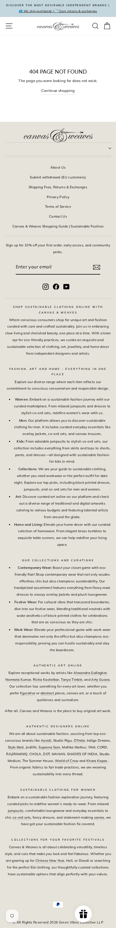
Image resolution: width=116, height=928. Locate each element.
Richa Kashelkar (46, 679)
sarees (99, 817)
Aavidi (46, 740)
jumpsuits (16, 810)
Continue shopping (58, 90)
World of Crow (66, 761)
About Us (58, 167)
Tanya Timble (71, 679)
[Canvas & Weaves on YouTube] (66, 286)
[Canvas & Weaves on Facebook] (56, 286)
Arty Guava (100, 679)
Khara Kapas (97, 761)
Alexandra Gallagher (90, 673)
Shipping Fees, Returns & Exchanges (58, 187)
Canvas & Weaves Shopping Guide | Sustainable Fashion (58, 226)
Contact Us (58, 216)
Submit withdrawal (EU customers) (58, 177)
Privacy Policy (58, 197)
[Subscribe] (96, 267)
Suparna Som (49, 747)
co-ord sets (22, 817)
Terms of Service (58, 206)
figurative (27, 693)
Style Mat (15, 747)
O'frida (79, 740)
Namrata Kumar (18, 679)
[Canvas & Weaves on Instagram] (46, 286)
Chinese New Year (49, 860)
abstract (48, 693)
